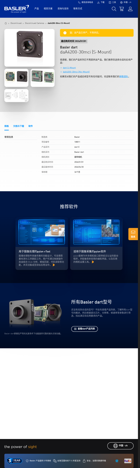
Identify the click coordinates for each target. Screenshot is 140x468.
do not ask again (40, 250)
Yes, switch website (44, 239)
